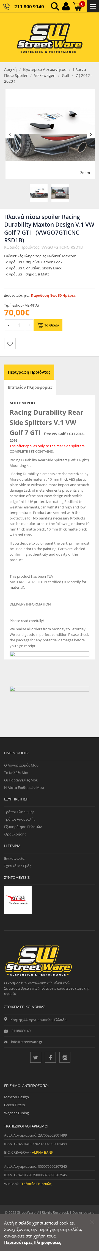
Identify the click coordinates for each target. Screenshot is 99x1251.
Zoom (85, 172)
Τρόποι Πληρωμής (19, 811)
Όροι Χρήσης (15, 834)
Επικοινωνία (14, 858)
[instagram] (64, 1057)
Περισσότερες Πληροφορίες (32, 1242)
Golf (65, 75)
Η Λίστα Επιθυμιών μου (24, 787)
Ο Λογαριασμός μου (21, 765)
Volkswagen (45, 75)
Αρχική (10, 69)
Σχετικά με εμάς (17, 865)
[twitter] (35, 1057)
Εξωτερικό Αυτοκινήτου (45, 69)
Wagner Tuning (16, 1112)
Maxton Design (16, 1096)
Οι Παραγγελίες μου (21, 780)
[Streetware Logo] (50, 37)
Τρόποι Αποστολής (19, 819)
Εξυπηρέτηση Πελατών (23, 826)
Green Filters (14, 1104)
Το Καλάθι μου (16, 772)
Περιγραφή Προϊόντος (29, 372)
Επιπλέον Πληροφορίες (30, 387)
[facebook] (50, 1057)
